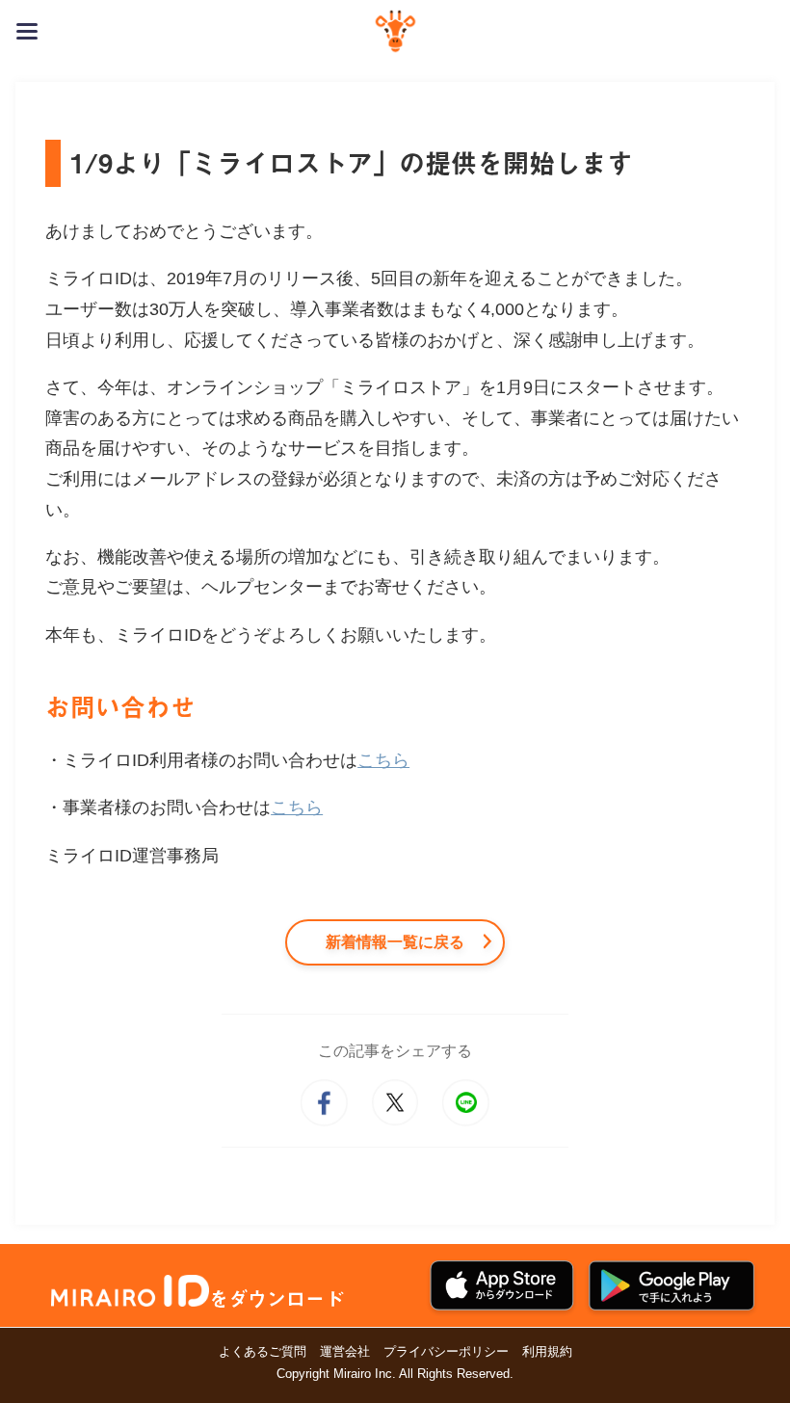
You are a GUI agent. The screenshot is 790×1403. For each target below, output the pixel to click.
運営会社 (345, 1351)
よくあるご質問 (262, 1351)
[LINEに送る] (465, 1102)
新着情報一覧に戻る (395, 942)
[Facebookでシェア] (324, 1102)
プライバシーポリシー (446, 1351)
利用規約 (547, 1351)
